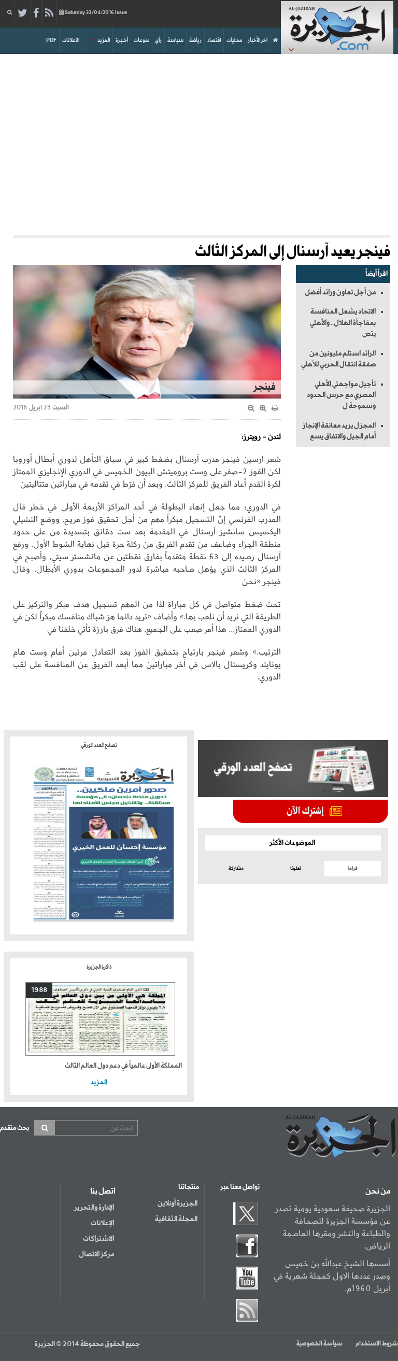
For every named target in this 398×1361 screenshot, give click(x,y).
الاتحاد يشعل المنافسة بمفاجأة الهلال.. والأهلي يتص (343, 322)
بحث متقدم (14, 1128)
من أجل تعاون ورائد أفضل (340, 292)
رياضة (195, 40)
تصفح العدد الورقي (99, 745)
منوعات (141, 40)
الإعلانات (102, 1223)
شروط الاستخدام (377, 1344)
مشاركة (236, 868)
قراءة (353, 868)
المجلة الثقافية (176, 1219)
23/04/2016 (96, 12)
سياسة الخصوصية (319, 1344)
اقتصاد (214, 40)
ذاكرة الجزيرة (99, 967)
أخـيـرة (122, 40)
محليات (234, 40)
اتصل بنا (103, 1191)
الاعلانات (70, 40)
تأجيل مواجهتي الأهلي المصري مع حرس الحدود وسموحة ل (341, 395)
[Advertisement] (199, 142)
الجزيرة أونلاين (177, 1203)
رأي (158, 40)
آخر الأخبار (257, 40)
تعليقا (295, 868)
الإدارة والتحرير (94, 1207)
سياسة (175, 40)
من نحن (377, 1191)
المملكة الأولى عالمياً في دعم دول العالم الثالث (123, 1065)
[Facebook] (36, 13)
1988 (39, 990)
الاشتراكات (98, 1238)
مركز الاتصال (96, 1254)
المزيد (103, 40)
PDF (51, 40)
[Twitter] (22, 13)
